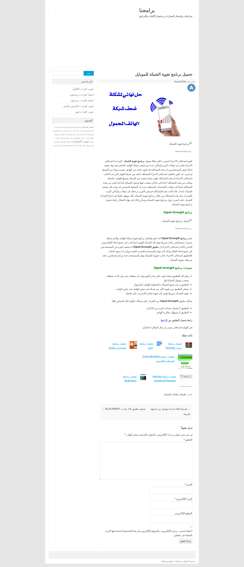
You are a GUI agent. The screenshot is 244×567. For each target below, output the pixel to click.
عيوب (92, 142)
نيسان (60, 145)
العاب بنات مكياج (71, 131)
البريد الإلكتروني (183, 498)
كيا (72, 145)
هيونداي (55, 145)
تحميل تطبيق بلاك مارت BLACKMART (124, 408)
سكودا (92, 138)
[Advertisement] (122, 44)
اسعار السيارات (87, 127)
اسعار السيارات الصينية (71, 127)
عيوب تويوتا (90, 145)
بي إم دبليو (73, 134)
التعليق (187, 439)
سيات (87, 138)
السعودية (86, 131)
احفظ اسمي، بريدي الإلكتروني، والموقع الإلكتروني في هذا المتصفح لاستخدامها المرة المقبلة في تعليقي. (148, 533)
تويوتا (56, 134)
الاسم (188, 484)
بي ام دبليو (65, 134)
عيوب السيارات (80, 141)
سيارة (78, 138)
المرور (64, 131)
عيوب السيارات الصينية (62, 142)
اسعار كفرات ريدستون (82, 100)
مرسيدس (66, 145)
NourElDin (180, 81)
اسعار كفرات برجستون (82, 94)
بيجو (60, 134)
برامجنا (147, 10)
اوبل (78, 134)
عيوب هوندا (82, 145)
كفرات (76, 145)
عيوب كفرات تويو (85, 111)
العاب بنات (80, 131)
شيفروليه (72, 138)
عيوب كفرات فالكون (83, 88)
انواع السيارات (56, 131)
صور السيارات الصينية (62, 138)
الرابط (164, 320)
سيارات (83, 138)
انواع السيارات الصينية (87, 134)
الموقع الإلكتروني (183, 513)
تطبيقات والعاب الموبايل (175, 394)
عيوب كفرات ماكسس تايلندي (78, 106)
